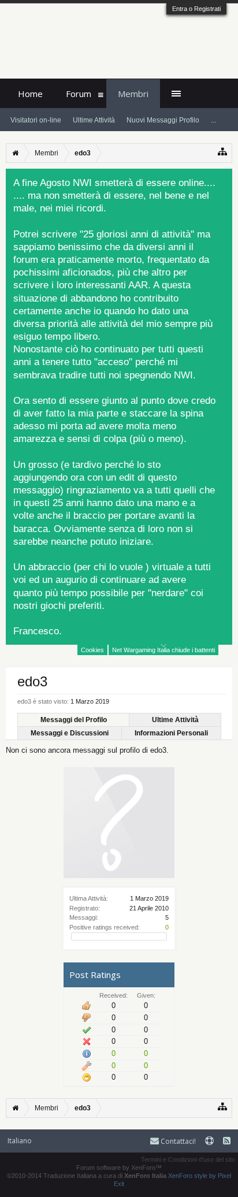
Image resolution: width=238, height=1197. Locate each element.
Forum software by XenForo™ (119, 1167)
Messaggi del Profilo (73, 720)
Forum (78, 93)
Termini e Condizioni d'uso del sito (188, 1159)
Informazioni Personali (171, 733)
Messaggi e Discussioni (70, 733)
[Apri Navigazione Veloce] (223, 151)
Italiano (20, 1141)
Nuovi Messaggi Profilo (163, 120)
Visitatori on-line (35, 120)
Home (30, 93)
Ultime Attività (175, 720)
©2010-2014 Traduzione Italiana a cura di (86, 1175)
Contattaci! (177, 1141)
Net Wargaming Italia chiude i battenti (163, 649)
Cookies (92, 649)
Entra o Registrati (196, 8)
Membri (133, 93)
